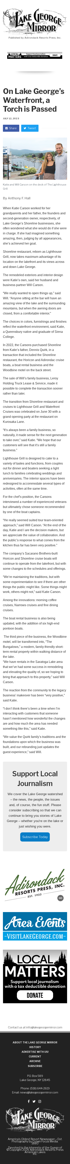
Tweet (31, 128)
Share (13, 128)
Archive (35, 1061)
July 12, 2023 (11, 118)
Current (35, 1056)
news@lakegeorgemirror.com (39, 1092)
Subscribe (35, 1066)
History (35, 1047)
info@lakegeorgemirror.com (44, 1027)
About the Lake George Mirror (35, 1042)
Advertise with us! (35, 1051)
